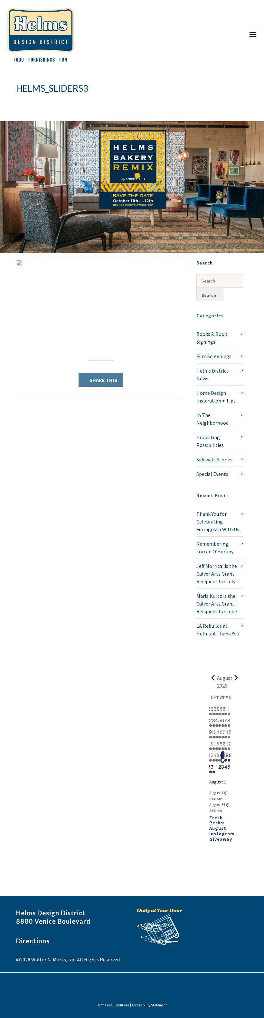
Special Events (212, 474)
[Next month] (236, 678)
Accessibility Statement (149, 1005)
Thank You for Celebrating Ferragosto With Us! (218, 521)
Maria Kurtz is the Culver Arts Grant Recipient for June (216, 604)
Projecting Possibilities (210, 441)
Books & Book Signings (211, 338)
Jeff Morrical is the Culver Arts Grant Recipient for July (216, 574)
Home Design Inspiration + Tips (216, 397)
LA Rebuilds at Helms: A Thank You (217, 630)
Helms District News (212, 374)
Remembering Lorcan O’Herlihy (214, 548)
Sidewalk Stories (214, 459)
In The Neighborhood (212, 419)
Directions (33, 941)
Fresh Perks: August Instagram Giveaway (221, 828)
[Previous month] (213, 678)
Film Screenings (213, 356)
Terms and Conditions (113, 1005)
